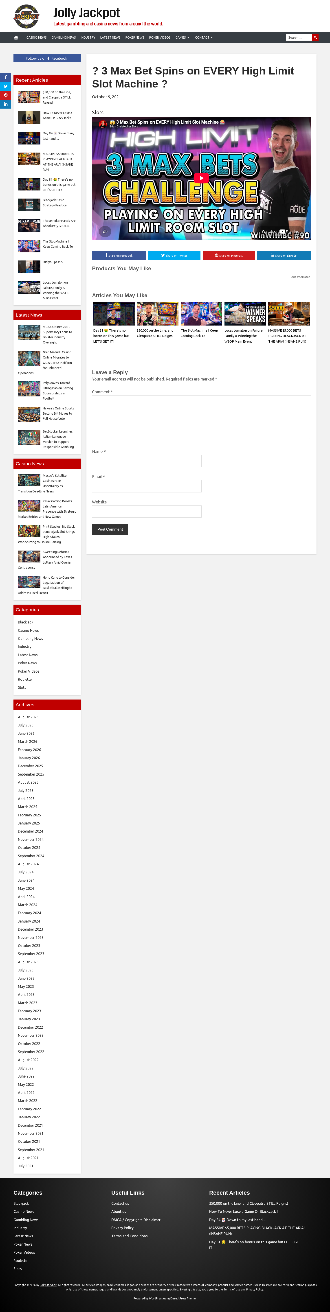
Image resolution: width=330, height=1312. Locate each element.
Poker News (134, 37)
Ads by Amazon (300, 277)
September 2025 (31, 774)
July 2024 (25, 872)
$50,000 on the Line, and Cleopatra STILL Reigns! (248, 1203)
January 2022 (29, 1117)
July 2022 (25, 1068)
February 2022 (29, 1109)
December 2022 (30, 1027)
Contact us (120, 1203)
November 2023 (31, 938)
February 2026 (29, 750)
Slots (97, 112)
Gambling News (64, 37)
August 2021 (28, 1158)
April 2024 (26, 897)
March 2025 (27, 807)
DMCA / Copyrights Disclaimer (136, 1220)
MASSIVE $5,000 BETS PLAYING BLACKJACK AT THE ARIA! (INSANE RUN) (287, 335)
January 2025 (29, 823)
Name (99, 451)
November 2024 (31, 839)
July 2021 (25, 1166)
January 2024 (29, 921)
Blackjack (25, 622)
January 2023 (29, 1019)
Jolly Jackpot (86, 13)
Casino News (36, 37)
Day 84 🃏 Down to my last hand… (237, 1220)
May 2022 (26, 1084)
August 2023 (28, 962)
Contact (202, 37)
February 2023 (29, 1011)
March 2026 (27, 741)
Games (181, 37)
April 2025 (26, 799)
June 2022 (26, 1076)
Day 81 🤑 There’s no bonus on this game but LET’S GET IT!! (111, 335)
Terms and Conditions (129, 1236)
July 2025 (25, 791)
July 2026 (25, 725)
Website (99, 502)
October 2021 (29, 1141)
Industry (88, 37)
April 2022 (26, 1093)
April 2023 (26, 995)
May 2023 (26, 986)
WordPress (156, 1298)
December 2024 (30, 831)
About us (118, 1211)
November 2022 (31, 1035)
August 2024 (28, 864)
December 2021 (30, 1125)
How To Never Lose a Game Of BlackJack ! (243, 1211)
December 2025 (30, 766)
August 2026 (28, 717)
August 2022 (28, 1060)
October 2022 (29, 1044)
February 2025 (29, 815)
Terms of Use (232, 1289)
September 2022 (31, 1052)
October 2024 (29, 848)
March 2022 (27, 1101)
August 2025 (28, 782)
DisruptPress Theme (183, 1298)
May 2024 (26, 888)
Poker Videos (160, 37)
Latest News (110, 37)
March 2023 (27, 1003)
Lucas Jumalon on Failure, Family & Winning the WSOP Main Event (243, 335)
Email (98, 476)
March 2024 (27, 905)
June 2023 (26, 978)
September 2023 (31, 954)
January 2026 (29, 758)
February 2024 (29, 913)
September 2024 (31, 856)
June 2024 (26, 880)
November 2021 (31, 1133)
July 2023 (25, 970)
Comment (102, 391)
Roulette (25, 679)
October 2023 (29, 946)
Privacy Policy (122, 1228)
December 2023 (30, 929)
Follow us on (46, 58)
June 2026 (26, 733)
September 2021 (31, 1150)
